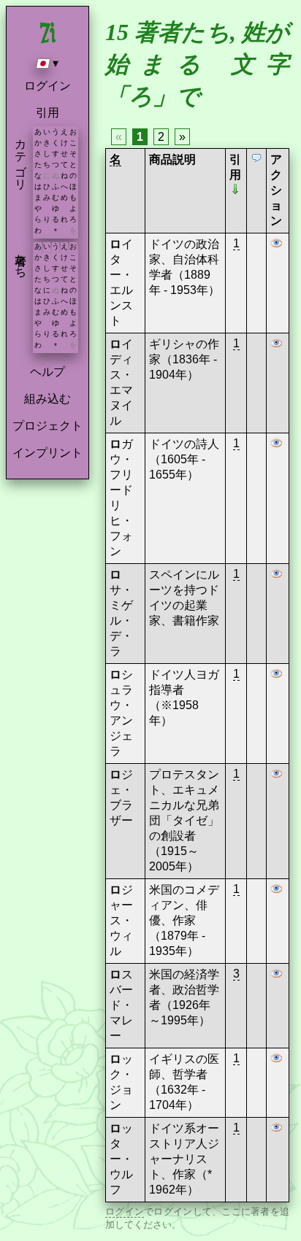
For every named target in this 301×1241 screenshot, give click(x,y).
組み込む (47, 399)
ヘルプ (47, 372)
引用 (47, 113)
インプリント (47, 452)
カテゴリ (21, 157)
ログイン (47, 86)
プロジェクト (47, 426)
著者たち (21, 259)
